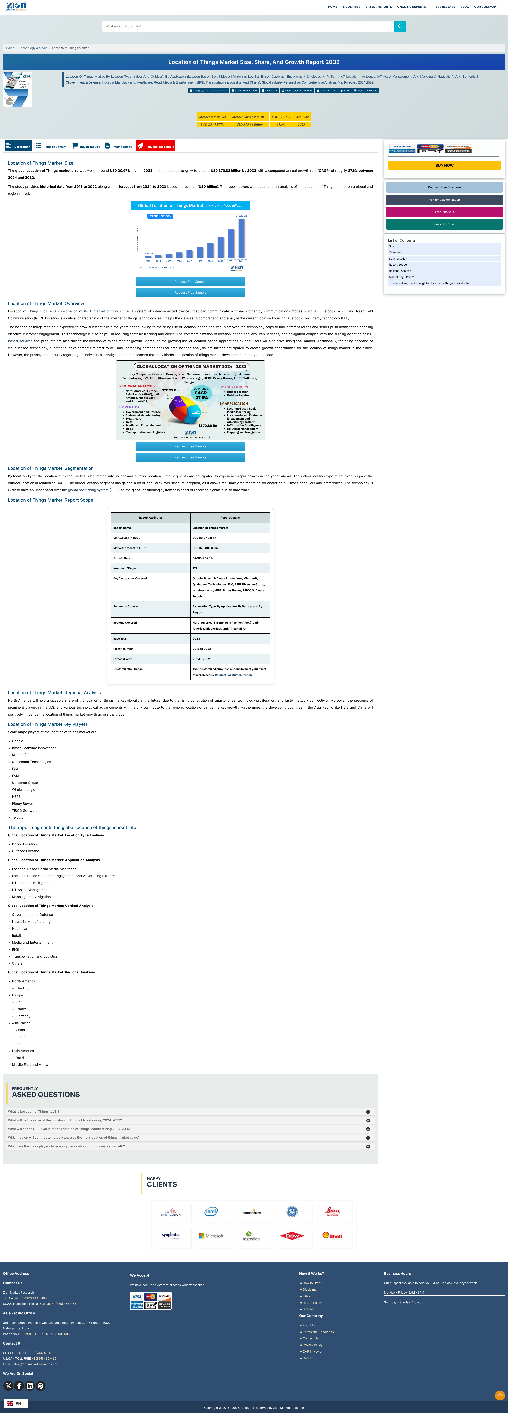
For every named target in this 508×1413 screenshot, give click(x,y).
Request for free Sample (254, 63)
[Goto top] (500, 1395)
